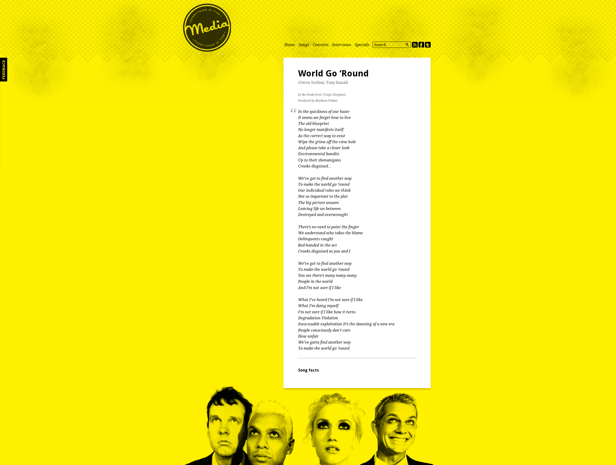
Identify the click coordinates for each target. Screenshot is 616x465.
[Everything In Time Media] (207, 28)
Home (289, 45)
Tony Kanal (336, 82)
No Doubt (308, 94)
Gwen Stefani (312, 82)
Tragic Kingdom (334, 94)
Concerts (320, 45)
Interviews (341, 45)
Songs (304, 45)
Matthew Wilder (326, 100)
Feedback (3, 69)
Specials (362, 45)
